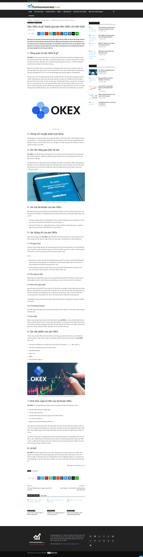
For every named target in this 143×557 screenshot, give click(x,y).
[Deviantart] (99, 536)
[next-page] (31, 518)
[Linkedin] (54, 33)
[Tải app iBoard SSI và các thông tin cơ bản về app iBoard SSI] (93, 104)
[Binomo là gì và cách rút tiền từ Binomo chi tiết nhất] (36, 505)
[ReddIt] (58, 33)
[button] (114, 12)
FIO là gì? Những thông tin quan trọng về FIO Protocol (39, 489)
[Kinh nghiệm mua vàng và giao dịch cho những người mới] (93, 37)
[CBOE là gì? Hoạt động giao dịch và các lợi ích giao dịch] (56, 505)
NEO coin (68, 344)
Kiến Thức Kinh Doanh (96, 11)
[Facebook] (39, 33)
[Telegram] (65, 33)
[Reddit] (99, 541)
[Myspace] (90, 541)
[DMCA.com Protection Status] (52, 553)
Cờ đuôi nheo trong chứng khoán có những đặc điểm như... (105, 87)
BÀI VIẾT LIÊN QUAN (33, 495)
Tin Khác (31, 15)
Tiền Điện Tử (67, 11)
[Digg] (73, 33)
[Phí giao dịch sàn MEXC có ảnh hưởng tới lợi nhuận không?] (76, 505)
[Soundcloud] (104, 541)
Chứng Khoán (50, 11)
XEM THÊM (43, 495)
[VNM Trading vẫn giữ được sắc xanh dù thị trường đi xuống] (93, 96)
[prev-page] (28, 518)
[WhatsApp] (50, 33)
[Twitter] (42, 33)
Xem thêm (101, 59)
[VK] (69, 33)
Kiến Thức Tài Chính (79, 11)
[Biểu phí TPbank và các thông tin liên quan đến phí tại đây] (93, 45)
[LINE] (77, 33)
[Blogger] (95, 536)
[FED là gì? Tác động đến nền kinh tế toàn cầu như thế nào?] (93, 54)
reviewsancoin (35, 471)
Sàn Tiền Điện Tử (45, 20)
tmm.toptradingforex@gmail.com (70, 544)
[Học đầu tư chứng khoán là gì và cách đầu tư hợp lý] (93, 72)
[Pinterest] (46, 33)
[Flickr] (108, 536)
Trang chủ (29, 20)
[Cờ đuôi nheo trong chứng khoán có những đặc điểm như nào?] (93, 88)
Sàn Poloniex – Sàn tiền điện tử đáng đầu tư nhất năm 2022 (72, 489)
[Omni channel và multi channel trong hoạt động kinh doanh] (93, 29)
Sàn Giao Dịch (38, 11)
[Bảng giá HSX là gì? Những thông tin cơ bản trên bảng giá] (93, 80)
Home (30, 11)
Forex (59, 11)
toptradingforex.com (79, 465)
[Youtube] (90, 545)
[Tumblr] (61, 33)
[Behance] (90, 536)
